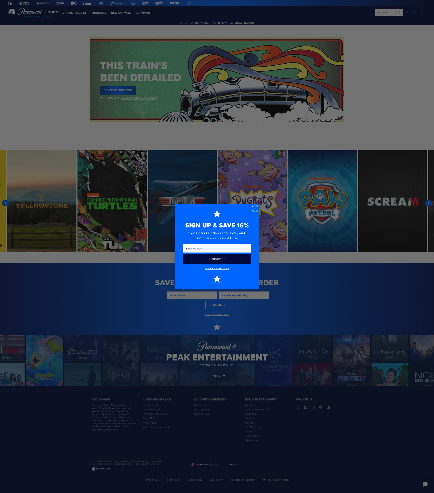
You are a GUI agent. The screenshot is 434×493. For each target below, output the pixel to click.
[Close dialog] (255, 209)
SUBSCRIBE (217, 259)
